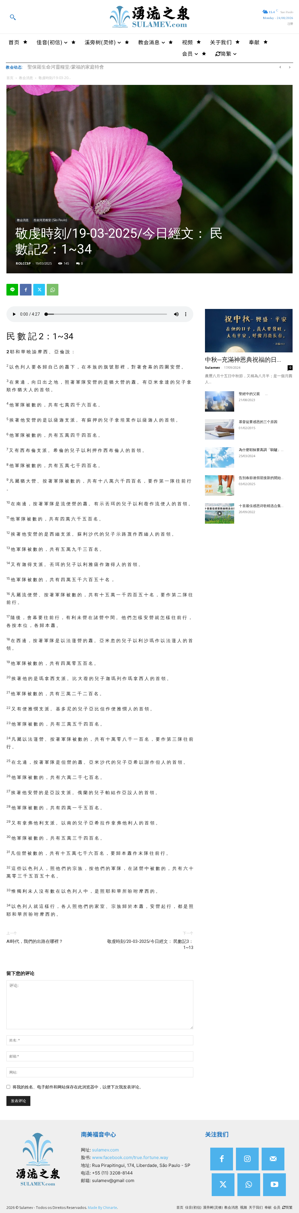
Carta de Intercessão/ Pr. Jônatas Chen (63, 67)
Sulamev (212, 367)
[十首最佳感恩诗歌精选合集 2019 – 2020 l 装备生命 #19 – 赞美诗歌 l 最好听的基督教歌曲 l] (219, 513)
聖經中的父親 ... (253, 394)
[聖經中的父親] (219, 401)
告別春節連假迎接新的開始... (261, 478)
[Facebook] (26, 290)
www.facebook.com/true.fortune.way (130, 1157)
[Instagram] (247, 1159)
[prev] (280, 67)
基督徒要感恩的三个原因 (258, 422)
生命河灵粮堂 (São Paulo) (50, 220)
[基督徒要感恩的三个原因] (219, 429)
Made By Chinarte (102, 1207)
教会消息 (26, 77)
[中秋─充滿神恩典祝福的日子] (249, 330)
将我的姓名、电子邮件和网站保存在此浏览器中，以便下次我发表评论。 (78, 1086)
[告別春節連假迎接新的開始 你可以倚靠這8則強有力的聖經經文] (219, 485)
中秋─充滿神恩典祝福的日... (243, 359)
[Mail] (273, 1159)
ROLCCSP (23, 263)
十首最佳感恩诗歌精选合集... (261, 506)
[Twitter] (39, 290)
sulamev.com (105, 1150)
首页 (9, 77)
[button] (12, 17)
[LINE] (12, 290)
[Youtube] (274, 1184)
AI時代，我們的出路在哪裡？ (34, 941)
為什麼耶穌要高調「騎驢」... (261, 450)
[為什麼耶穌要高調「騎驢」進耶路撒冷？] (219, 457)
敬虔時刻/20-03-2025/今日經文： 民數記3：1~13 (150, 944)
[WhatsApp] (52, 290)
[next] (289, 67)
